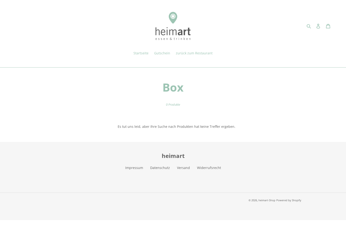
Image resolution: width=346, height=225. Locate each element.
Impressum (134, 167)
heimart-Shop (266, 200)
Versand (183, 167)
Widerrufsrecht (209, 167)
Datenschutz (160, 167)
